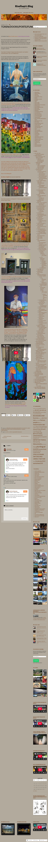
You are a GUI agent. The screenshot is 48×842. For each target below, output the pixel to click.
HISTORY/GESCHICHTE (38, 115)
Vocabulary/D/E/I (40, 461)
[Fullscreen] (45, 711)
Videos (34, 461)
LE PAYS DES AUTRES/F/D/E (39, 36)
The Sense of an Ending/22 (41, 340)
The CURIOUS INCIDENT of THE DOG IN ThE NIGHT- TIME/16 (43, 328)
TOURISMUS (23, 429)
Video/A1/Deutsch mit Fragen (39, 515)
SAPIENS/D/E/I (37, 375)
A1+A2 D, (34, 408)
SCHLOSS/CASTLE (37, 451)
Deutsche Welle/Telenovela (39, 485)
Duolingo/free (37, 488)
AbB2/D (42, 412)
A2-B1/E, (10, 431)
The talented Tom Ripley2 (40, 365)
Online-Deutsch (37, 507)
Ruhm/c (40, 196)
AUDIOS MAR (37, 95)
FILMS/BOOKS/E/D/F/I (39, 169)
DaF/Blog (36, 483)
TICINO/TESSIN (37, 134)
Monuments (20, 431)
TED (35, 513)
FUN (40, 431)
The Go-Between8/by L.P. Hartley (42, 258)
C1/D (39, 418)
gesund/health (37, 433)
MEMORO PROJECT (38, 503)
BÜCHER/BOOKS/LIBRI (38, 99)
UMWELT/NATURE (37, 140)
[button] (36, 555)
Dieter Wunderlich (38, 487)
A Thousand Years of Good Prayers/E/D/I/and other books (43, 178)
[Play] (34, 711)
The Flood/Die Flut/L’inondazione (40, 379)
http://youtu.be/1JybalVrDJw (15, 176)
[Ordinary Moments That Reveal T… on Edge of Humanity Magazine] (43, 526)
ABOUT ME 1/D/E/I (18, 12)
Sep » (36, 790)
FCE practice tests (38, 491)
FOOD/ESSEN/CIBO (39, 425)
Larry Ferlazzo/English (38, 500)
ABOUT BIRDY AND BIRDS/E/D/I (41, 352)
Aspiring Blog (42, 636)
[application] (40, 709)
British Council (37, 482)
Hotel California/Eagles (44, 292)
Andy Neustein (37, 474)
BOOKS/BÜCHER (38, 416)
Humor (38, 438)
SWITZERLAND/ (37, 133)
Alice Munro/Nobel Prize (41, 189)
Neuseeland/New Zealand (39, 123)
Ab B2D (44, 412)
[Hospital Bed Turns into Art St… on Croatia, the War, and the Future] (36, 526)
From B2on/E (36, 431)
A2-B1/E (43, 408)
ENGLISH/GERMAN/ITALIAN (39, 107)
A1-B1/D (37, 408)
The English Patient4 (42, 232)
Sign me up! (36, 83)
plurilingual (41, 446)
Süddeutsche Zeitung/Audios (39, 509)
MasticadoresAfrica (43, 639)
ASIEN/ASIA (36, 94)
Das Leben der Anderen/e (41, 205)
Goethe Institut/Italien (38, 492)
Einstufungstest (37, 105)
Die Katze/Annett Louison (44, 279)
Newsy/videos (37, 506)
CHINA (36, 101)
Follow (36, 660)
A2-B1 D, (7, 431)
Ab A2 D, (37, 410)
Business (35, 418)
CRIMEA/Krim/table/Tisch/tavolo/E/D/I (41, 40)
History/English (37, 495)
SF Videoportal (37, 511)
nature (45, 444)
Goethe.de (36, 493)
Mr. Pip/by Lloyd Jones (42, 230)
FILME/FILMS (37, 110)
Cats (41, 277)
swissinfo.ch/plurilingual (39, 512)
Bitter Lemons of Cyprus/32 (42, 202)
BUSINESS (36, 100)
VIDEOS (36, 143)
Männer (40, 311)
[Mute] (43, 711)
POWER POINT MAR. (38, 124)
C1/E (41, 418)
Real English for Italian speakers (40, 508)
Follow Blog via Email (38, 649)
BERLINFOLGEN (37, 480)
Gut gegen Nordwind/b (41, 231)
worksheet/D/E (38, 463)
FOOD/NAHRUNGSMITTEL (39, 111)
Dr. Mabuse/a (39, 217)
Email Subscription (37, 71)
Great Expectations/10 (41, 228)
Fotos (34, 427)
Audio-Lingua (37, 475)
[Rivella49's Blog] (24, 17)
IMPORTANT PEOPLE (39, 440)
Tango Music (42, 301)
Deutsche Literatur (38, 484)
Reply (26, 449)
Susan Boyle (41, 321)
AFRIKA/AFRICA (8, 428)
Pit (7, 475)
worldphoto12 (39, 56)
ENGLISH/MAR (13, 428)
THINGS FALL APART (40, 168)
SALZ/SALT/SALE (37, 125)
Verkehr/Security (37, 142)
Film (39, 422)
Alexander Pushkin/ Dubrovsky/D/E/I (40, 37)
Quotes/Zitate (42, 449)
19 (34, 787)
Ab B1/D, (38, 412)
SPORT (36, 128)
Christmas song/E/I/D (42, 275)
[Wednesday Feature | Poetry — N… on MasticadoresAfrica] (43, 534)
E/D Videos (36, 489)
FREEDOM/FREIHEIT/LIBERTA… (41, 49)
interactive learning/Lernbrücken (40, 496)
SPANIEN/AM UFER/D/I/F (40, 343)
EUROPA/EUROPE (19, 428)
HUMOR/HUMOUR (37, 117)
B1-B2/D (36, 413)
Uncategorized (37, 141)
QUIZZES (35, 449)
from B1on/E (41, 429)
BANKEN (36, 97)
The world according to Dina (39, 514)
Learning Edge (37, 501)
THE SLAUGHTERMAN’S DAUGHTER (40, 380)
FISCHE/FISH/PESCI (24, 436)
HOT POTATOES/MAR (38, 116)
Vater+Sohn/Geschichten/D (39, 381)
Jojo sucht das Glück (38, 497)
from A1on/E (39, 427)
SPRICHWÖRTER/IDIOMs (17, 429)
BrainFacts (36, 481)
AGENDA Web (37, 473)
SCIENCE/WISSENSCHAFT (39, 126)
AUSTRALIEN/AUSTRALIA (38, 96)
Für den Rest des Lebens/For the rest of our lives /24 (41, 226)
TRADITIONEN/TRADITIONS (39, 136)
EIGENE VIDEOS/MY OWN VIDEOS (40, 104)
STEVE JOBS (36, 132)
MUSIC (43, 444)
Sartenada (9, 449)
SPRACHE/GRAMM (37, 130)
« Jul (34, 790)
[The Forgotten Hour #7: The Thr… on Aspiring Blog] (36, 534)
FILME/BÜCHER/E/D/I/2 (38, 155)
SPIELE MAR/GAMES (38, 127)
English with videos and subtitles (40, 490)
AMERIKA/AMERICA (37, 93)
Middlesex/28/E (38, 371)
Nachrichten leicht (38, 505)
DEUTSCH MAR (37, 102)
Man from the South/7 (42, 248)
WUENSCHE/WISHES (4, 430)
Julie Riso (36, 498)
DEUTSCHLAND (37, 103)
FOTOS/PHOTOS (24, 428)
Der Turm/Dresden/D (40, 207)
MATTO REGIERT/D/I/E (38, 372)
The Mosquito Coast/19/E (40, 344)
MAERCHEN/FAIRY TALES (38, 120)
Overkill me (41, 319)
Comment (24, 518)
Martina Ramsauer (13, 459)
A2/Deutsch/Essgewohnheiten (39, 472)
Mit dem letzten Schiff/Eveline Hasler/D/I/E (43, 187)
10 (43, 783)
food (40, 422)
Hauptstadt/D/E (14, 431)
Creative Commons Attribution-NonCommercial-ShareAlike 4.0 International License (39, 618)
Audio (34, 413)
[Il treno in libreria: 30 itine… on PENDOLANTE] (43, 541)
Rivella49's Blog (24, 6)
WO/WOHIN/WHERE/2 (38, 144)
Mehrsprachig (36, 442)
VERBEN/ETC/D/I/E (37, 382)
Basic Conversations (38, 477)
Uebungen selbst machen (39, 139)
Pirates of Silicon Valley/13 (44, 255)
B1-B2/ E (39, 413)
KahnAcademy (37, 499)
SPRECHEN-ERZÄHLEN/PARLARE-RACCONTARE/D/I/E (40, 160)
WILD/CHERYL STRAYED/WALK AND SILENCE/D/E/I (42, 192)
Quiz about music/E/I (42, 320)
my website (36, 504)
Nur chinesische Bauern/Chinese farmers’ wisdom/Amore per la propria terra (41, 368)
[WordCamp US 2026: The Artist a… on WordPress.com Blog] (36, 541)
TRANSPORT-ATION (38, 138)
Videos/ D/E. (37, 516)
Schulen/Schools (36, 452)
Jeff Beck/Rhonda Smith (42, 310)
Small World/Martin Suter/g (41, 366)
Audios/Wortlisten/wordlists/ (39, 476)
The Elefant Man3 (43, 267)
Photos (34, 447)
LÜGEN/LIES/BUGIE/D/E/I (41, 333)
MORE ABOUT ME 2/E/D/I (28, 12)
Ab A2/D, (42, 410)
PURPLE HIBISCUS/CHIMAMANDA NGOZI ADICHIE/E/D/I (41, 165)
